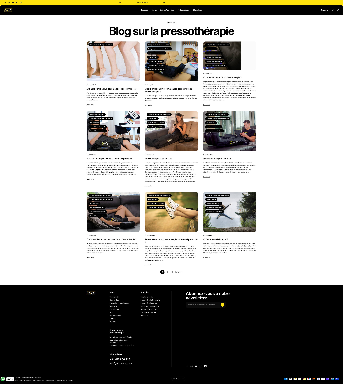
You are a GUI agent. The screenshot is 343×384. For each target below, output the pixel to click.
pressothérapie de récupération (216, 65)
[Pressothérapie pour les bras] (171, 131)
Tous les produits (147, 297)
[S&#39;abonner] (222, 305)
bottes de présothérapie (97, 114)
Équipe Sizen (114, 309)
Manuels (113, 321)
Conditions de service (38, 380)
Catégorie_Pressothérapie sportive (158, 44)
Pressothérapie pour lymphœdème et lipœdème (109, 158)
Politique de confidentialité (25, 380)
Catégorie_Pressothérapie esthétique (101, 44)
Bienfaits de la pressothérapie (121, 337)
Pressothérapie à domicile (150, 300)
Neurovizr (113, 306)
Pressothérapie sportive (155, 61)
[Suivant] (164, 2)
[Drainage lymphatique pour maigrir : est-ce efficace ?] (113, 61)
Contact (112, 318)
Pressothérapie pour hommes (217, 158)
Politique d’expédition (50, 380)
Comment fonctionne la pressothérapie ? (222, 77)
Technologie (114, 297)
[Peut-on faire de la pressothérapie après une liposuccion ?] (171, 212)
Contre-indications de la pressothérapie (118, 341)
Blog (111, 312)
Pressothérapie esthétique (156, 69)
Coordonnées (69, 380)
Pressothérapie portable (149, 303)
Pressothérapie (152, 57)
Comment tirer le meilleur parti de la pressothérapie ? (111, 239)
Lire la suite (90, 104)
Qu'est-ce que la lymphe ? (215, 239)
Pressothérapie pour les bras (158, 158)
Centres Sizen (115, 300)
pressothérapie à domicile (156, 65)
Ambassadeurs (115, 315)
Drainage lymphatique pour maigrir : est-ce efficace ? (111, 89)
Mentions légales (61, 380)
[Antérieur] (120, 2)
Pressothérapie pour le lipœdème (122, 345)
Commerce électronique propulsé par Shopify (28, 377)
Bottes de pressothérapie (150, 306)
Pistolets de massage (148, 312)
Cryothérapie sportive (149, 309)
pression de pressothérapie (156, 53)
